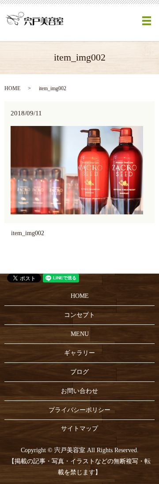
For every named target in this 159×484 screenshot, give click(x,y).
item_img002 (27, 233)
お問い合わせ (79, 391)
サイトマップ (79, 428)
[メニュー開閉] (146, 20)
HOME (12, 88)
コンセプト (79, 315)
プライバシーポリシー (79, 410)
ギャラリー (79, 353)
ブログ (79, 372)
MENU (80, 334)
